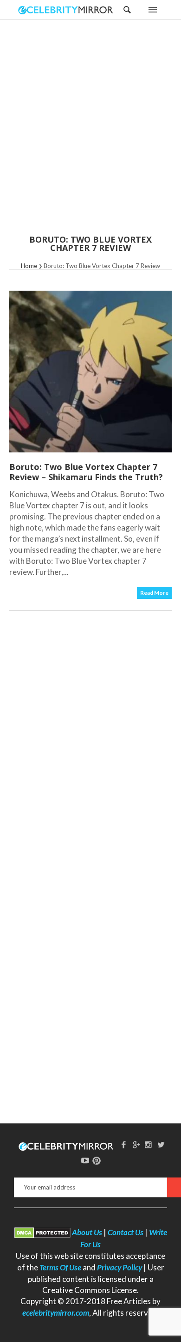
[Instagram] (148, 1144)
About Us (87, 1232)
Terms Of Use (60, 1267)
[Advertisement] (90, 133)
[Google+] (136, 1144)
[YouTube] (85, 1160)
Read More (154, 592)
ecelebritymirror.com (55, 1313)
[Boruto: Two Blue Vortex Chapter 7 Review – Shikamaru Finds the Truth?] (90, 371)
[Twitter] (161, 1144)
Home (29, 265)
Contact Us (125, 1232)
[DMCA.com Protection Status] (42, 1232)
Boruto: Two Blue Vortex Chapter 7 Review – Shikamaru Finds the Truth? (86, 471)
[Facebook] (123, 1144)
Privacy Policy (119, 1267)
